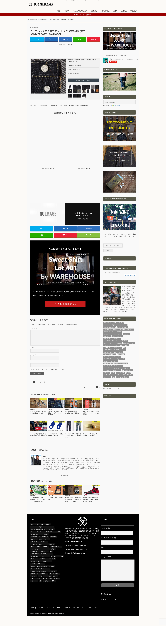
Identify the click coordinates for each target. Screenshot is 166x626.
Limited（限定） (124, 345)
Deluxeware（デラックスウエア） (113, 334)
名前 (32, 348)
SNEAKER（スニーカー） (111, 361)
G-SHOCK (124, 340)
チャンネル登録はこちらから (65, 304)
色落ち (127, 377)
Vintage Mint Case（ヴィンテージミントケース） (117, 368)
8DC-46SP (121, 322)
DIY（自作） (107, 336)
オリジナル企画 (120, 372)
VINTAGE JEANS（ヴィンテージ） (113, 365)
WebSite (65, 475)
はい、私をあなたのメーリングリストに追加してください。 (49, 369)
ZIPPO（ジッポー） (127, 370)
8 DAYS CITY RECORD (110, 322)
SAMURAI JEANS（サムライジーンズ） (114, 359)
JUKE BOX (119, 343)
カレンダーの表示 (129, 275)
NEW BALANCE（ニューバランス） (113, 352)
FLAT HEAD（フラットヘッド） (112, 338)
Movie (115, 11)
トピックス (66, 11)
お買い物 (94, 11)
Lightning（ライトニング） (111, 345)
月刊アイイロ (119, 377)
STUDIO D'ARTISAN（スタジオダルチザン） (115, 363)
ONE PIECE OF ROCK (110, 354)
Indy (44, 456)
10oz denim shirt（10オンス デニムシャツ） (115, 325)
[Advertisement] (65, 50)
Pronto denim (120, 354)
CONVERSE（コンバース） (126, 329)
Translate (117, 105)
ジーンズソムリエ (108, 375)
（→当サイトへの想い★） (119, 311)
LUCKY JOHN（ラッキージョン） (113, 347)
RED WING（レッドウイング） (112, 356)
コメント (33, 328)
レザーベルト (107, 377)
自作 (124, 11)
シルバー (128, 372)
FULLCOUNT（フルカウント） (112, 340)
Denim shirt (126, 334)
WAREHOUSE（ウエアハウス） (112, 370)
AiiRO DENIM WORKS (110, 327)
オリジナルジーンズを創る (80, 11)
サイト (32, 362)
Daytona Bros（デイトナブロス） (112, 331)
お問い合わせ (133, 11)
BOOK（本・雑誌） (122, 327)
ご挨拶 (58, 11)
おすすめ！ (107, 372)
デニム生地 (130, 375)
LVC (124, 347)
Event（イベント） (117, 336)
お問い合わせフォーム (108, 599)
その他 (113, 372)
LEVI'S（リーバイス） (129, 343)
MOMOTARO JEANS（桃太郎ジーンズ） (114, 350)
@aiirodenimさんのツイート (111, 388)
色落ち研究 (105, 11)
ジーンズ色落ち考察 (120, 375)
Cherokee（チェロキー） (110, 329)
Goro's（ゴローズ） (109, 343)
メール (33, 355)
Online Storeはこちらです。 (84, 15)
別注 (113, 377)
